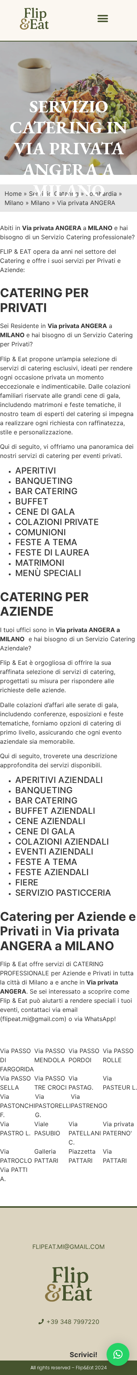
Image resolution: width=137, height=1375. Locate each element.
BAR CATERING (46, 491)
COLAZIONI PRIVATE (57, 522)
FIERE (26, 882)
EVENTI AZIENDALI (54, 851)
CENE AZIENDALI (50, 821)
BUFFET (31, 501)
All (33, 1367)
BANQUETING (44, 480)
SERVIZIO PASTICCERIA (63, 892)
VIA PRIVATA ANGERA (69, 159)
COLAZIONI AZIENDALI (62, 841)
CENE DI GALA (45, 511)
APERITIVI (35, 470)
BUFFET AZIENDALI (55, 810)
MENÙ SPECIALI (48, 573)
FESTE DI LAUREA (52, 552)
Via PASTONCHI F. (17, 1106)
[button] (103, 18)
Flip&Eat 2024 (91, 1367)
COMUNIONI (40, 532)
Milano (38, 982)
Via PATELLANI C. (84, 1133)
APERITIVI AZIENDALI (59, 780)
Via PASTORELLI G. (53, 1106)
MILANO (12, 335)
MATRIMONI (39, 562)
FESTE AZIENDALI (52, 872)
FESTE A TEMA (46, 542)
